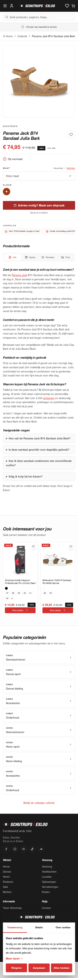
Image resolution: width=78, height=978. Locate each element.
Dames (7, 871)
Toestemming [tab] (14, 927)
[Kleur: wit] (43, 588)
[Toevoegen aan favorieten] (33, 547)
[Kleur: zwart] (6, 588)
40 (25, 592)
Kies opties (17, 610)
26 (45, 592)
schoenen (48, 398)
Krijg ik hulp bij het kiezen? (26, 476)
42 (7, 598)
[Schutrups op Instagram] (15, 849)
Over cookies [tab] (63, 927)
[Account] (11, 6)
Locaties (47, 876)
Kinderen (8, 881)
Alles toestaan (61, 967)
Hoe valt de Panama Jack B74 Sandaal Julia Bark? (40, 438)
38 (13, 592)
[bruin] (6, 191)
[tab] (12, 257)
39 (19, 592)
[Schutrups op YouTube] (23, 849)
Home (6, 866)
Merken (7, 892)
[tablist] (39, 257)
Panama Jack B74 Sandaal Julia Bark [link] (53, 36)
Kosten (46, 892)
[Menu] (5, 6)
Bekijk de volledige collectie (39, 803)
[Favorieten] (67, 6)
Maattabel (71, 168)
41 (30, 592)
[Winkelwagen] (73, 6)
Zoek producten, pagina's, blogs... (29, 17)
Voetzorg (47, 866)
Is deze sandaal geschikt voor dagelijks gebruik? (39, 449)
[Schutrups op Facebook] (6, 849)
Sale (5, 887)
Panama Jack (19, 275)
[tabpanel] (39, 379)
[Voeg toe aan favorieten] (71, 135)
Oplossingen (49, 881)
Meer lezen (13, 958)
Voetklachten (49, 871)
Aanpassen (39, 967)
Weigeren (16, 967)
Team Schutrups (12, 908)
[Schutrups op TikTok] (32, 849)
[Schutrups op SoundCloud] (41, 849)
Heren (6, 876)
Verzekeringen (50, 887)
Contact (46, 908)
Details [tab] (39, 927)
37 (7, 592)
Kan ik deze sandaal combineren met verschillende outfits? (39, 463)
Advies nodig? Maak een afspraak (41, 205)
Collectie (22, 36)
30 (51, 592)
